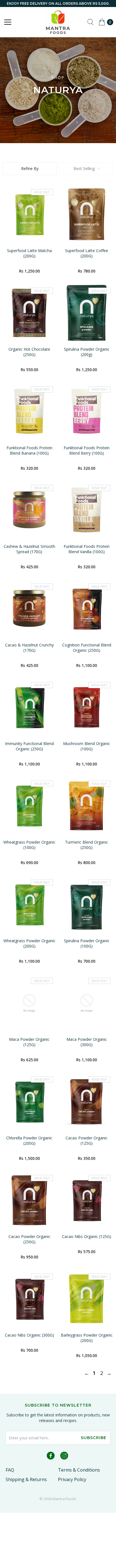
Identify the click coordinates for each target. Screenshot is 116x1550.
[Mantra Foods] (58, 22)
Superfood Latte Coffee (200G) (86, 253)
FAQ (10, 1470)
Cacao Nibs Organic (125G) (86, 1236)
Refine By (30, 168)
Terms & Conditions (79, 1470)
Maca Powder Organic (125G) (29, 1042)
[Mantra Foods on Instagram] (64, 1456)
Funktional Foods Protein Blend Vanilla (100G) (87, 549)
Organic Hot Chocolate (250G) (29, 351)
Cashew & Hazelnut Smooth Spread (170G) (29, 549)
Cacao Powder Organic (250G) (29, 1239)
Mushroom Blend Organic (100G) (86, 746)
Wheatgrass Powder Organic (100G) (29, 844)
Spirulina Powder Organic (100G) (87, 943)
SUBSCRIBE (93, 1437)
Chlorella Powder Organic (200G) (29, 1140)
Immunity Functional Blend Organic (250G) (29, 746)
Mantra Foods (64, 1498)
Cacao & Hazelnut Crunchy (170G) (29, 647)
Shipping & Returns (26, 1479)
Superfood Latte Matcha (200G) (29, 253)
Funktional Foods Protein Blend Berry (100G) (87, 450)
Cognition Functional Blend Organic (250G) (86, 647)
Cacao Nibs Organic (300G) (29, 1335)
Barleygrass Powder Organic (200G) (87, 1337)
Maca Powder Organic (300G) (86, 1042)
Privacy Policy (72, 1479)
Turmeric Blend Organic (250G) (86, 844)
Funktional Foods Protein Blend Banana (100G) (29, 450)
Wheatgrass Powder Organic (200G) (29, 943)
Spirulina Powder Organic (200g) (87, 351)
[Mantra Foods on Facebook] (51, 1456)
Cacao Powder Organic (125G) (87, 1140)
